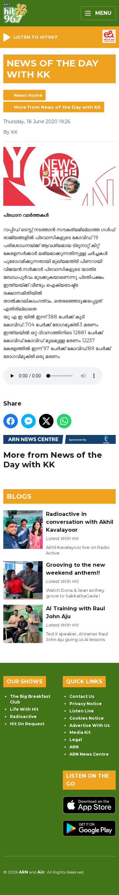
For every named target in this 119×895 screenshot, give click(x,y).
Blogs (19, 496)
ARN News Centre (89, 754)
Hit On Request (27, 723)
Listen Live (81, 710)
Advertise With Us (89, 725)
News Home (28, 95)
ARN (74, 746)
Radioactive (23, 716)
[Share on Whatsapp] (64, 421)
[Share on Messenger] (28, 421)
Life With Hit (24, 709)
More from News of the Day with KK (57, 107)
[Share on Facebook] (10, 421)
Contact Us (81, 696)
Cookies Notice (86, 718)
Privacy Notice (85, 703)
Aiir (41, 872)
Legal (75, 739)
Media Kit (80, 732)
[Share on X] (46, 421)
